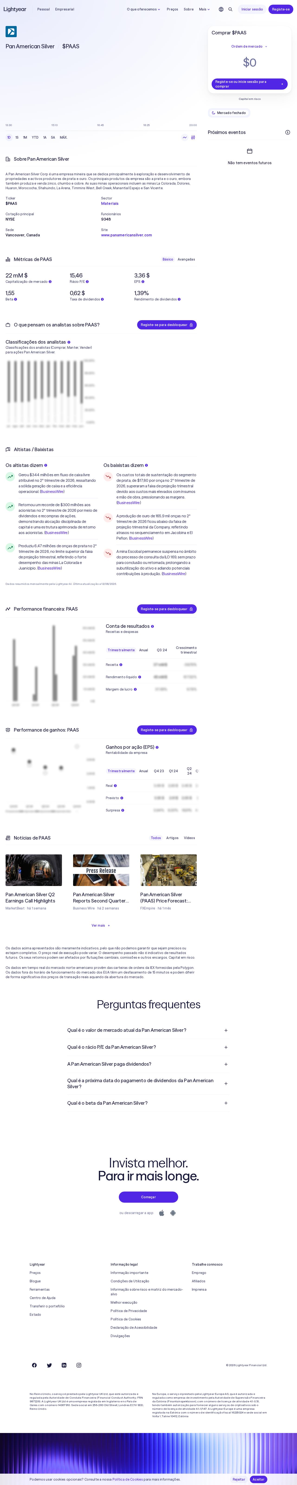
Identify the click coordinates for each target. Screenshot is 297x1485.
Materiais (109, 203)
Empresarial (64, 9)
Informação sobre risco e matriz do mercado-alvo (147, 1291)
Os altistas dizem (24, 465)
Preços (172, 9)
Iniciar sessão (252, 9)
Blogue (35, 1281)
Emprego (199, 1273)
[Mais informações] (287, 132)
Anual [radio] (143, 650)
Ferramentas (40, 1289)
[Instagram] (79, 1365)
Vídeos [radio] (189, 838)
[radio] (184, 137)
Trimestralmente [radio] (121, 650)
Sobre (189, 9)
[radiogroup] (37, 137)
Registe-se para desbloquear (164, 325)
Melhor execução (124, 1302)
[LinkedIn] (64, 1365)
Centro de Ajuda (42, 1298)
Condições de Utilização (130, 1281)
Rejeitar (239, 1479)
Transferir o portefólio (47, 1306)
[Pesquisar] (230, 9)
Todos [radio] (156, 838)
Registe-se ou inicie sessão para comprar (240, 84)
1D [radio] (9, 137)
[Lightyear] (15, 9)
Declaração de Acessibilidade (134, 1327)
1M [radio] (25, 137)
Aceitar (259, 1479)
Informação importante (129, 1273)
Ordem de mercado (246, 46)
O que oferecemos (142, 9)
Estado (35, 1314)
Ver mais (98, 925)
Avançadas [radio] (186, 259)
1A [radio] (45, 137)
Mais (202, 9)
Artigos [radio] (172, 838)
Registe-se (281, 9)
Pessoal (43, 9)
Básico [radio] (168, 259)
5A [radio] (53, 137)
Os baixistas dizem (123, 465)
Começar (148, 1197)
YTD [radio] (35, 137)
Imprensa (199, 1289)
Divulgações (120, 1336)
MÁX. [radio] (64, 137)
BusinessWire (52, 491)
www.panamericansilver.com (126, 235)
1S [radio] (17, 137)
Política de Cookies (126, 1319)
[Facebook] (34, 1365)
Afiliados (199, 1281)
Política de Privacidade (129, 1311)
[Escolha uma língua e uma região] (221, 9)
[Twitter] (49, 1365)
